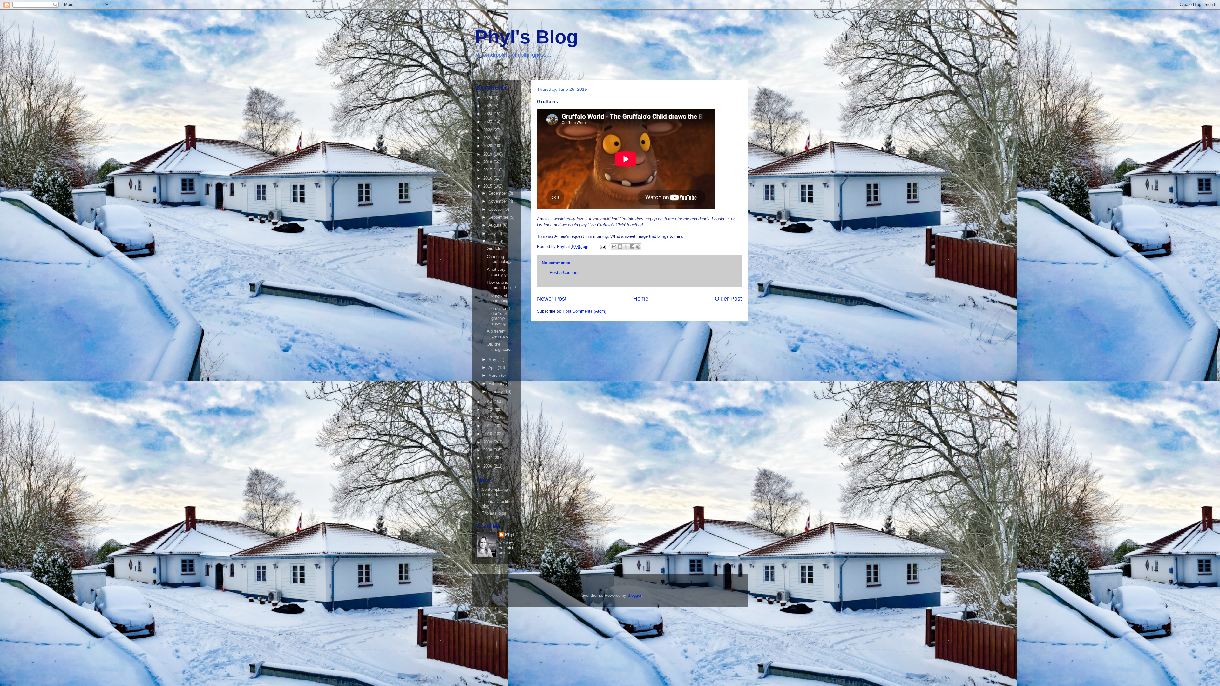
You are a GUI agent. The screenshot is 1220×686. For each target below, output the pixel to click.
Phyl (509, 534)
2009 (488, 442)
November (498, 201)
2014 (488, 401)
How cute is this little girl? (501, 285)
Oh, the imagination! (500, 347)
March (494, 375)
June (493, 241)
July (492, 233)
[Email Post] (602, 246)
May (493, 359)
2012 (488, 418)
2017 (488, 170)
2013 (488, 409)
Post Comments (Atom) (584, 311)
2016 (488, 178)
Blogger (634, 595)
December (498, 193)
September (499, 217)
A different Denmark (497, 334)
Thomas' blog (494, 513)
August (495, 225)
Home (640, 299)
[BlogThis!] (620, 246)
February (497, 383)
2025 (488, 105)
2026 (488, 97)
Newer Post (551, 299)
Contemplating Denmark (495, 492)
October (496, 209)
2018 (488, 162)
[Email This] (614, 246)
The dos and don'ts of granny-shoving (498, 316)
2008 (488, 450)
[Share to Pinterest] (638, 246)
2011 (488, 425)
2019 (488, 154)
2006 (488, 466)
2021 (488, 138)
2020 (488, 145)
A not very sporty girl (498, 272)
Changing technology (499, 259)
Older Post (728, 299)
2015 (488, 186)
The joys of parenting (497, 298)
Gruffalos (495, 248)
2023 (488, 121)
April (493, 367)
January (496, 391)
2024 (488, 113)
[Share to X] (626, 246)
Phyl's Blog (526, 37)
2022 (488, 130)
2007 (488, 458)
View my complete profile (507, 548)
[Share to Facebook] (632, 246)
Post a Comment (565, 272)
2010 (488, 433)
